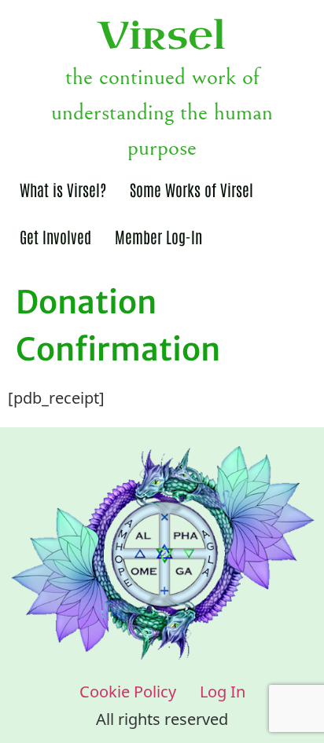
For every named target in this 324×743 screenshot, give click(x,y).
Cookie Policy (127, 690)
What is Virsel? (63, 189)
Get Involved (55, 236)
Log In (222, 690)
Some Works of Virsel (191, 189)
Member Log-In (158, 236)
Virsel (162, 36)
